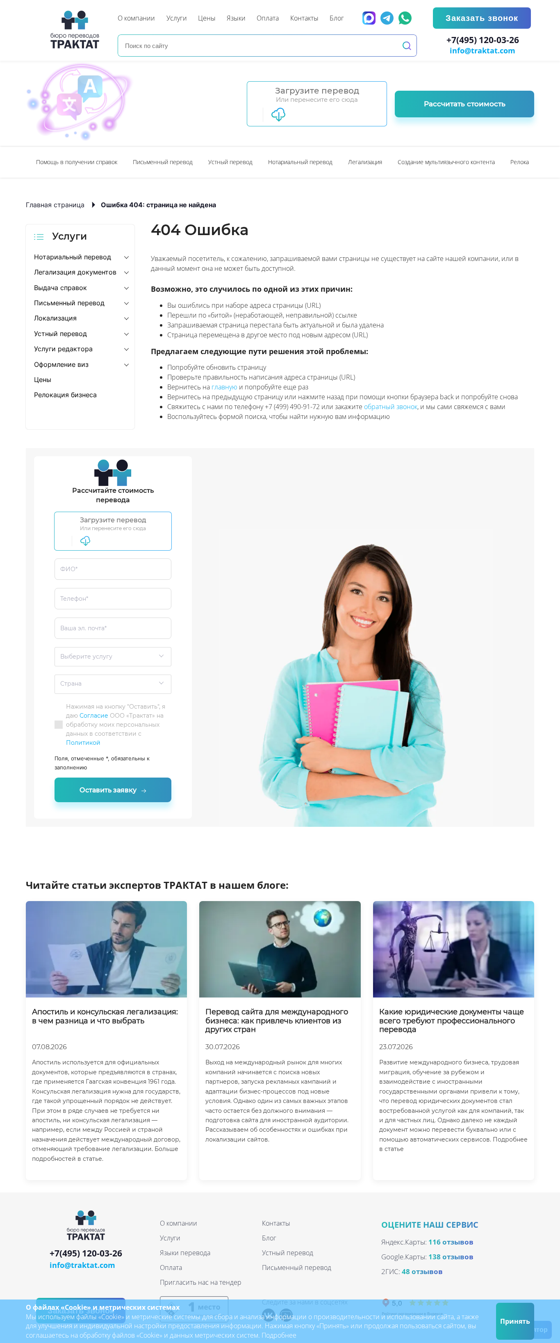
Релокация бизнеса (65, 395)
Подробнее (279, 1335)
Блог (269, 1237)
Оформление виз (61, 364)
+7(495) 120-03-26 (482, 40)
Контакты (276, 1223)
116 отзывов (450, 1242)
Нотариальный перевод (300, 162)
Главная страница (55, 205)
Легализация (365, 162)
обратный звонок (390, 406)
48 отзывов (422, 1271)
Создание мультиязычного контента (446, 162)
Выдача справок (60, 288)
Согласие (94, 715)
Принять (515, 1321)
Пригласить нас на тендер (200, 1282)
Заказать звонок (482, 18)
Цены (42, 379)
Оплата (171, 1267)
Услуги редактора (63, 349)
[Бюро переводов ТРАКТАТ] (77, 29)
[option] (77, 162)
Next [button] (530, 162)
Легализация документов (75, 272)
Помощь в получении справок (76, 162)
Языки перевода (185, 1252)
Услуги (170, 1237)
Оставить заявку (108, 790)
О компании (178, 1223)
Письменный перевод (163, 162)
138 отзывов (450, 1256)
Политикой (83, 742)
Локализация (55, 318)
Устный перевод (230, 162)
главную (224, 386)
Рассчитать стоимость (464, 104)
